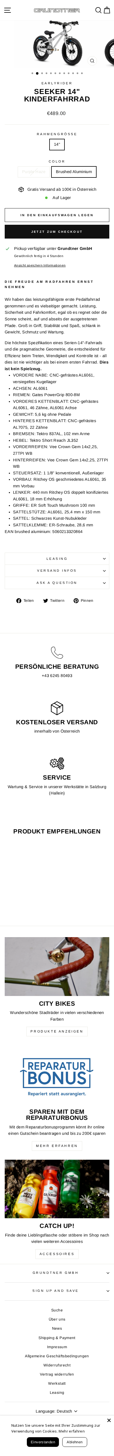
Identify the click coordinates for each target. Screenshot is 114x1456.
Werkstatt (57, 1383)
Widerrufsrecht (57, 1365)
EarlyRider (57, 83)
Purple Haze (33, 171)
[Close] (109, 1420)
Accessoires (57, 1254)
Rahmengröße (57, 134)
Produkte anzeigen (56, 1031)
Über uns (57, 1319)
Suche (57, 1310)
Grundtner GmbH (56, 1272)
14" (57, 144)
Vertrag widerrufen (57, 1374)
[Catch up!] (57, 1189)
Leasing (57, 558)
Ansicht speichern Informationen (40, 265)
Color (57, 161)
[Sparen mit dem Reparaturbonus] (57, 1074)
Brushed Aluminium (74, 171)
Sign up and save (55, 1290)
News (57, 1328)
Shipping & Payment (57, 1338)
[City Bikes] (57, 966)
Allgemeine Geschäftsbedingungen (57, 1356)
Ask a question (57, 582)
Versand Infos (57, 570)
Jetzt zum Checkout (57, 231)
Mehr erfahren (57, 1146)
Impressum (57, 1347)
